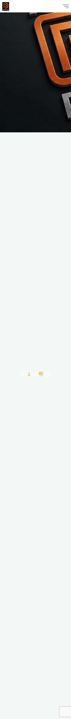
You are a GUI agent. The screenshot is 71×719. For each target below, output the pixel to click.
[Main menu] (66, 6)
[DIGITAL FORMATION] (5, 6)
